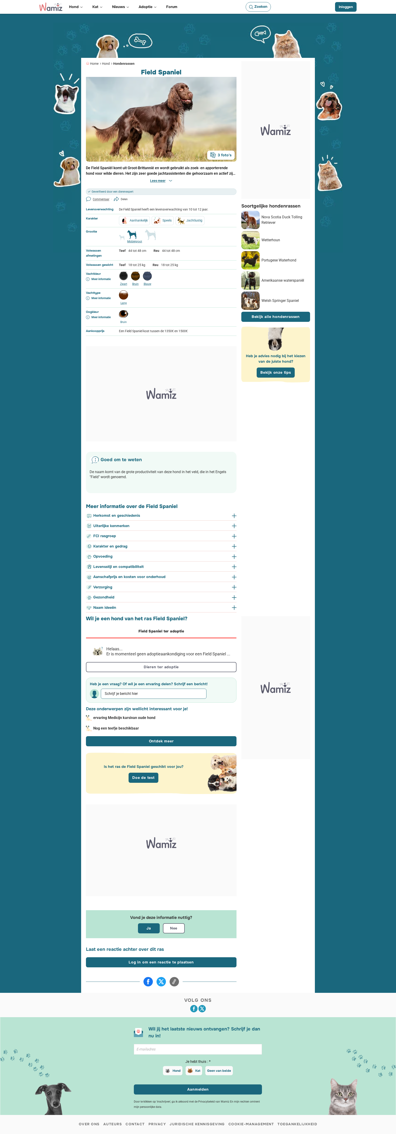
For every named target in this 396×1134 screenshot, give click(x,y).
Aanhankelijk (139, 220)
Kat (197, 1071)
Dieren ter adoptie (161, 667)
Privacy (157, 1124)
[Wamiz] (50, 7)
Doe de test (143, 777)
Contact (135, 1124)
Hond (106, 63)
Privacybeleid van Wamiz (213, 1101)
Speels (167, 220)
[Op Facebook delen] (148, 981)
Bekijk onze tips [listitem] (275, 372)
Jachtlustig (194, 220)
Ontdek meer (161, 741)
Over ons (89, 1124)
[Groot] (150, 236)
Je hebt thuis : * (198, 1061)
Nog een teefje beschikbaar (116, 728)
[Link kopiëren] (174, 981)
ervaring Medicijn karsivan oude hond (124, 718)
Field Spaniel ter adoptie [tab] (161, 631)
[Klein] (121, 239)
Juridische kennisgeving (197, 1124)
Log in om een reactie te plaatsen (161, 962)
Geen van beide (219, 1071)
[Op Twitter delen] (161, 981)
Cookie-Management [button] (251, 1124)
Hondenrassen (124, 63)
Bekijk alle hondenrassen (276, 316)
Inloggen (346, 7)
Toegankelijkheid (297, 1124)
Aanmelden (198, 1089)
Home (94, 63)
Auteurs (112, 1124)
